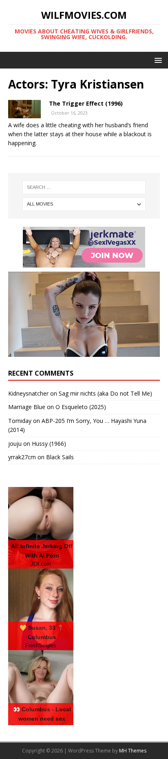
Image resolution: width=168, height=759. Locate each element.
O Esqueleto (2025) (80, 407)
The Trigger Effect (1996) (86, 103)
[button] (157, 60)
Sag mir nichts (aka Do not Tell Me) (105, 393)
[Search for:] (84, 187)
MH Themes (132, 750)
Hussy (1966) (49, 443)
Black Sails (60, 457)
